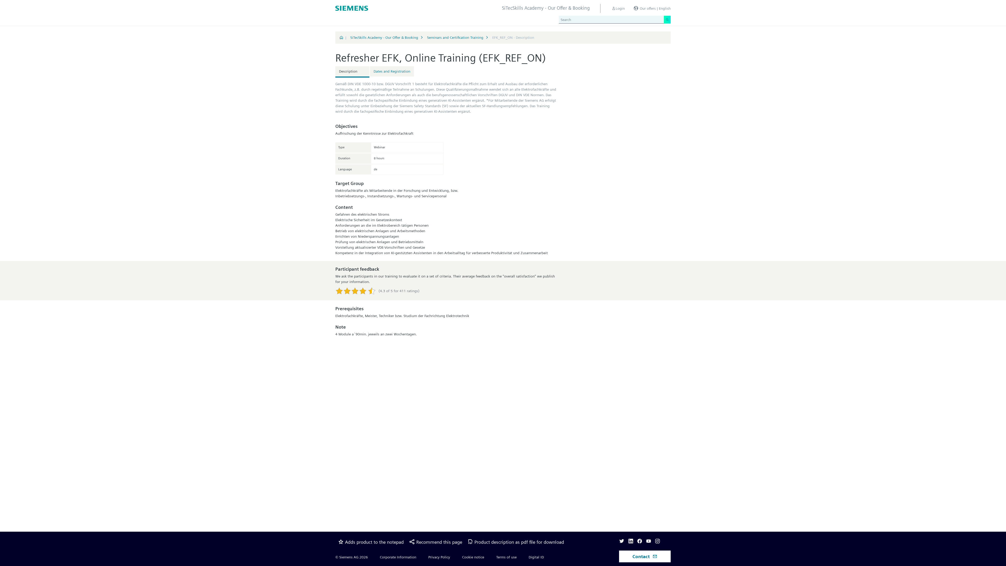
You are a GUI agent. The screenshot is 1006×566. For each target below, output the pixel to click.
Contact (641, 556)
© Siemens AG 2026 (351, 557)
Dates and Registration (392, 71)
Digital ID (536, 557)
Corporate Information (398, 557)
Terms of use (506, 557)
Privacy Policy (439, 557)
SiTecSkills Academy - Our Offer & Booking (384, 37)
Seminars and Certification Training (455, 37)
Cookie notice (473, 557)
